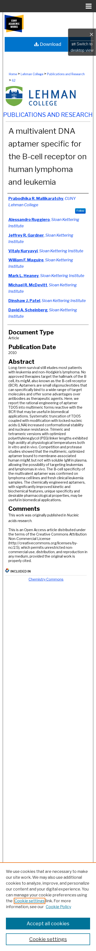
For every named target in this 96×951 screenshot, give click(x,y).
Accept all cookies (48, 924)
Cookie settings (30, 901)
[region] (48, 906)
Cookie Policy (58, 906)
